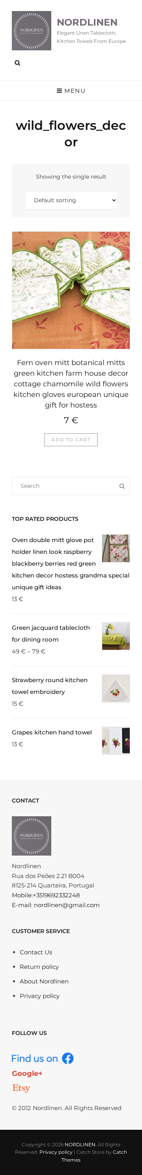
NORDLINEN (87, 22)
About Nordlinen (44, 981)
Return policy (39, 966)
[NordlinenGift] (21, 1088)
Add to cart (70, 440)
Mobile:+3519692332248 (46, 895)
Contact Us (36, 952)
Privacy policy (40, 996)
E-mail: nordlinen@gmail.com (56, 905)
